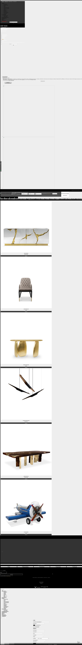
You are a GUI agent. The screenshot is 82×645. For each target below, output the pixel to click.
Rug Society (5, 607)
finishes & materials (35, 577)
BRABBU (5, 10)
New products (5, 35)
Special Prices (4, 615)
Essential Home (6, 606)
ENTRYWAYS (3, 42)
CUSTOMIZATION (4, 77)
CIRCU (4, 6)
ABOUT (3, 1)
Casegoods (4, 36)
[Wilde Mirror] (29, 136)
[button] (2, 551)
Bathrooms (4, 40)
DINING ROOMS (11, 42)
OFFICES (24, 42)
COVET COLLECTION (6, 8)
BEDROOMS (21, 42)
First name (35, 630)
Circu (4, 600)
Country (34, 638)
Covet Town (5, 610)
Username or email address (37, 621)
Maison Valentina (6, 601)
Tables (3, 37)
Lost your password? (36, 626)
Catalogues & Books (5, 17)
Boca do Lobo (26, 254)
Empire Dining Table (26, 476)
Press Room (4, 20)
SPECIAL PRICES (4, 21)
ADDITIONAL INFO (5, 76)
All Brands (5, 4)
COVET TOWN (5, 16)
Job (34, 633)
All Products (4, 34)
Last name (35, 631)
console (23, 79)
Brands (3, 3)
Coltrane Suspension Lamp (26, 420)
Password (35, 623)
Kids (3, 39)
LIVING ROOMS (7, 42)
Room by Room (4, 612)
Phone (34, 636)
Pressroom (4, 614)
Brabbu (5, 604)
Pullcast (5, 608)
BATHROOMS (17, 42)
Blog (3, 19)
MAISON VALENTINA (6, 7)
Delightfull (5, 605)
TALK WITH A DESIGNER (40, 577)
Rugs (4, 596)
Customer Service (45, 577)
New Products (4, 597)
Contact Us (49, 577)
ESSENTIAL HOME (6, 12)
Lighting (3, 38)
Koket (5, 603)
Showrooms (4, 14)
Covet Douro (6, 15)
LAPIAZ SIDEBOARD (26, 253)
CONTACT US (6, 1)
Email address (35, 640)
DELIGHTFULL (5, 11)
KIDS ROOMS (14, 42)
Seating (5, 592)
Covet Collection (11, 80)
